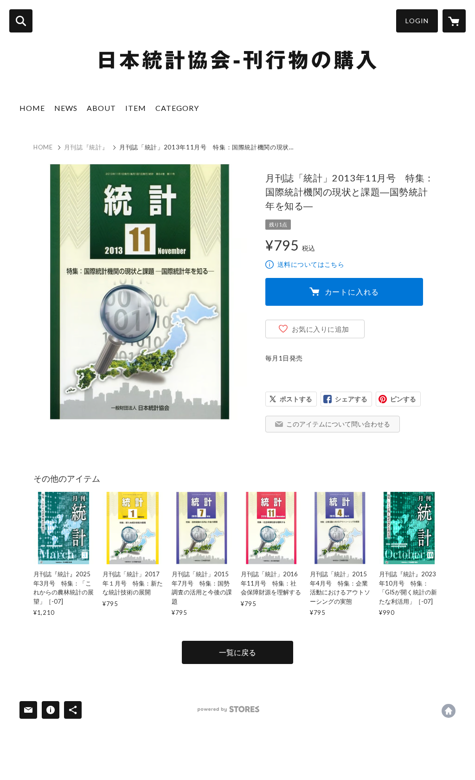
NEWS (65, 107)
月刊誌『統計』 (86, 147)
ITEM (135, 107)
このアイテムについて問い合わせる (338, 424)
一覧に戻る (237, 652)
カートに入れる (352, 291)
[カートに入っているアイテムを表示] (454, 20)
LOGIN (417, 21)
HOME (32, 107)
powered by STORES (228, 709)
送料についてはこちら (310, 264)
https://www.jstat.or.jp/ (449, 711)
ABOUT (101, 107)
